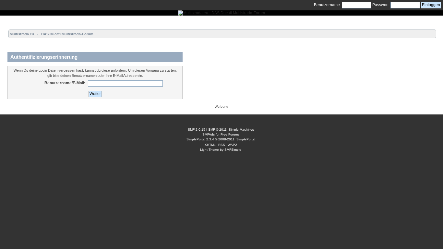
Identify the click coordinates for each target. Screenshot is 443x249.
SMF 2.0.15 (196, 129)
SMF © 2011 (217, 129)
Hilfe (44, 21)
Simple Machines (241, 129)
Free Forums (230, 134)
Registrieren (83, 21)
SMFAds (208, 134)
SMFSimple (232, 149)
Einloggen (60, 21)
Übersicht (11, 21)
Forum (30, 21)
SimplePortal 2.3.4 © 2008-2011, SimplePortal (220, 139)
